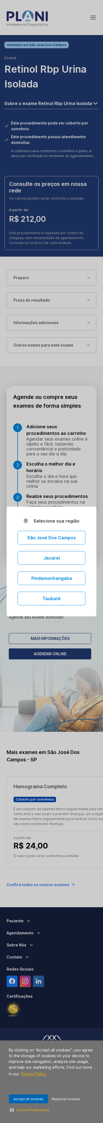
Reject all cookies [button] (66, 1099)
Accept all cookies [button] (28, 1099)
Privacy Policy (33, 1073)
